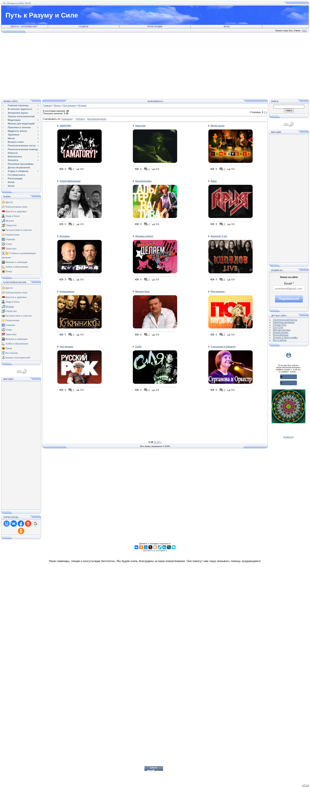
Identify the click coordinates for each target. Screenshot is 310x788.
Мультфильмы (280, 335)
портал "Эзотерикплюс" (25, 27)
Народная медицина (284, 322)
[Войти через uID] (6, 523)
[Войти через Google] (35, 523)
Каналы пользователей (17, 357)
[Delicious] (160, 547)
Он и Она (278, 327)
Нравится (288, 437)
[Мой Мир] (146, 547)
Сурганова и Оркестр (223, 346)
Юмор (8, 271)
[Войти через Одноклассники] (21, 531)
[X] (150, 547)
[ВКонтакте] (136, 547)
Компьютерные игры (16, 207)
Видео (57, 105)
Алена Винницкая (70, 181)
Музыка (9, 220)
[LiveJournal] (169, 547)
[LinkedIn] (164, 547)
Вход (226, 27)
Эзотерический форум (285, 319)
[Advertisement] (155, 65)
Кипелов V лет (219, 236)
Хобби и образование (16, 266)
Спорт (8, 244)
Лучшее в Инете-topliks (285, 337)
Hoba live (140, 125)
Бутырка (65, 236)
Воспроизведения (96, 119)
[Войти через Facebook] (21, 523)
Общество (11, 225)
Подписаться (289, 298)
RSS (304, 30)
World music (218, 125)
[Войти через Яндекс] (28, 523)
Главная (83, 27)
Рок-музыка (66, 346)
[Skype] (173, 547)
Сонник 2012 (279, 325)
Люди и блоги (12, 216)
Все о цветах (280, 340)
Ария (214, 181)
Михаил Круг (142, 291)
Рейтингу (80, 119)
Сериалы (10, 239)
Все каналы (11, 353)
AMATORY (65, 125)
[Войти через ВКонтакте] (14, 523)
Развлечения (12, 234)
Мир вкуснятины (282, 330)
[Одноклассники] (141, 547)
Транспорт (11, 248)
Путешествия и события (18, 230)
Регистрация (154, 27)
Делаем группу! (144, 236)
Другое (9, 202)
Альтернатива (143, 181)
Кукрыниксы (67, 291)
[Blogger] (155, 547)
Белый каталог (280, 332)
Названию (66, 119)
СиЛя (138, 346)
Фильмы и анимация (16, 262)
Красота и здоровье (16, 211)
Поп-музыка (218, 291)
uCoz (305, 785)
